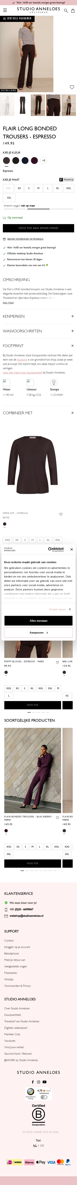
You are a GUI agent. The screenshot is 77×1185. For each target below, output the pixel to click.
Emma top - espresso (15, 513)
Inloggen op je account (17, 947)
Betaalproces (11, 953)
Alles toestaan (38, 620)
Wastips (8, 979)
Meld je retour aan (14, 960)
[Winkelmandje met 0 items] (73, 11)
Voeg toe (32, 705)
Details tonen (57, 609)
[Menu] (50, 1089)
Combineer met (18, 413)
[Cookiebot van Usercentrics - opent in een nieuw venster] (48, 549)
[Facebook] (33, 1082)
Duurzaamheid (12, 1015)
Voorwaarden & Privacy (17, 986)
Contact (9, 940)
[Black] (15, 163)
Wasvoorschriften (22, 331)
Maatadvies (10, 973)
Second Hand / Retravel (18, 1054)
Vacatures (9, 1041)
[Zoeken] (65, 11)
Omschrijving (16, 279)
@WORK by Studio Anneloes (21, 1060)
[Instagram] (38, 1082)
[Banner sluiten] (71, 549)
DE (42, 1145)
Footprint (13, 345)
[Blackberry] (34, 163)
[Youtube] (44, 1082)
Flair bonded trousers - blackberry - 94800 (28, 818)
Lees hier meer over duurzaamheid (22, 372)
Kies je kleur (11, 152)
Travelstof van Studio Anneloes (21, 1021)
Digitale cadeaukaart (15, 1028)
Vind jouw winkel (14, 1047)
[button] (38, 206)
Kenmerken (14, 316)
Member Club (12, 1034)
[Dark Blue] (25, 163)
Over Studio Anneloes (17, 1008)
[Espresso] (6, 163)
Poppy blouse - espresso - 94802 (24, 661)
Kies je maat (38, 180)
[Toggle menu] (5, 10)
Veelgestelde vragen (15, 966)
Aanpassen (37, 632)
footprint (22, 359)
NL (35, 1145)
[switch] (44, 1097)
